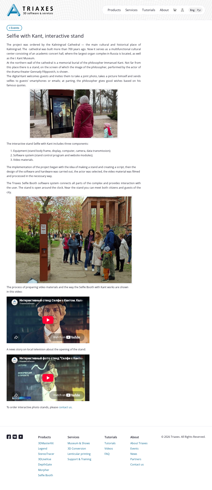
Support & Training (79, 459)
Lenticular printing (79, 454)
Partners (135, 459)
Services (131, 10)
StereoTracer (46, 454)
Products (114, 10)
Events (15, 28)
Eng (192, 10)
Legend (42, 448)
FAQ (107, 454)
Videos (109, 448)
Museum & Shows (79, 443)
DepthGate (45, 464)
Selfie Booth (45, 475)
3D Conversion (77, 448)
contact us (65, 407)
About (164, 10)
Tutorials (148, 10)
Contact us (137, 464)
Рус (199, 10)
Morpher (43, 470)
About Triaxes (139, 443)
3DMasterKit (46, 443)
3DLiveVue (44, 459)
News (133, 454)
